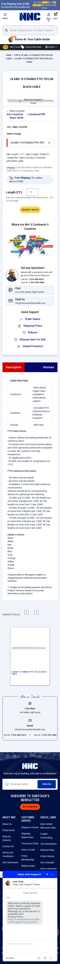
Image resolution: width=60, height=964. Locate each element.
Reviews (48, 367)
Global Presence (32, 346)
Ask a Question (15, 114)
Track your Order (29, 843)
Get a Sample (47, 862)
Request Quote (30, 209)
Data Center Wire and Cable (48, 826)
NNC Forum (12, 47)
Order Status (32, 319)
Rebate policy (28, 865)
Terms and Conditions (8, 854)
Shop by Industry (6, 838)
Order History (47, 856)
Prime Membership (27, 858)
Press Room (8, 830)
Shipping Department (27, 835)
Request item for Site (32, 339)
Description (13, 367)
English (51, 47)
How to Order (28, 849)
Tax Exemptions (48, 843)
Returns (32, 332)
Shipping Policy (32, 325)
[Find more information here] (30, 916)
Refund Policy (47, 850)
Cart (55, 16)
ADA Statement (10, 862)
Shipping (11, 167)
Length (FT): (14, 192)
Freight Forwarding (46, 836)
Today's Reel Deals (33, 47)
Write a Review (17, 111)
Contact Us (8, 846)
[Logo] (30, 16)
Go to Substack (30, 807)
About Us (7, 824)
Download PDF (37, 114)
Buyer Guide (16, 117)
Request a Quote (29, 827)
